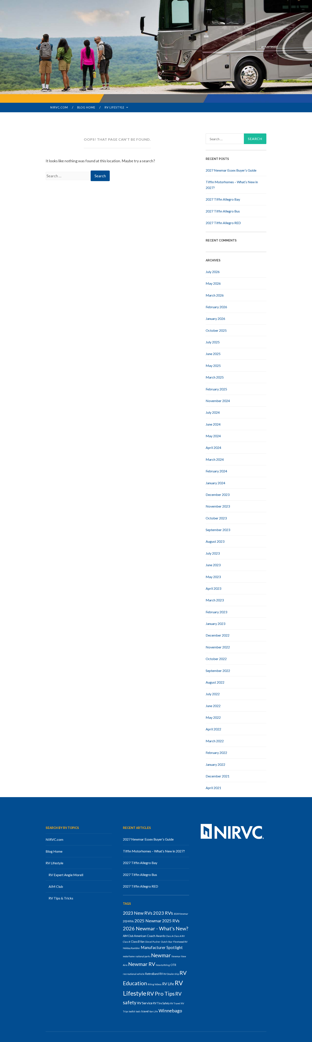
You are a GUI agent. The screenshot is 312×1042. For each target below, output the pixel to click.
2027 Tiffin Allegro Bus (223, 211)
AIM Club (56, 886)
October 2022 (216, 659)
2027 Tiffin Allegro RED (223, 223)
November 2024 (218, 401)
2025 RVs (171, 920)
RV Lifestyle (114, 107)
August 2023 (215, 541)
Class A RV (179, 936)
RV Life (168, 983)
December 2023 (217, 495)
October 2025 (216, 330)
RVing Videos (155, 984)
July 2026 (213, 272)
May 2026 (213, 283)
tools (138, 1011)
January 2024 (215, 483)
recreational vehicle (134, 974)
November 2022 (218, 647)
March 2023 (215, 600)
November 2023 (218, 506)
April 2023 (213, 588)
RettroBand (152, 973)
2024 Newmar (181, 913)
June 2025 (213, 354)
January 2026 (215, 318)
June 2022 (213, 706)
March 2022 (215, 741)
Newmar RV (141, 964)
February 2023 (216, 612)
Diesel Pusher (152, 941)
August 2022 (215, 682)
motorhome (129, 956)
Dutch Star (167, 941)
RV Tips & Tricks (61, 898)
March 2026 (215, 295)
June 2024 (213, 424)
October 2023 (216, 518)
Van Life (153, 1011)
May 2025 (213, 366)
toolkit (132, 1011)
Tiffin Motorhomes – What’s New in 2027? (154, 851)
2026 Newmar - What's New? (155, 928)
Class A (169, 936)
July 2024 (213, 412)
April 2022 (213, 729)
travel (145, 1011)
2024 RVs (128, 921)
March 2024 (215, 459)
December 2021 (217, 776)
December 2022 (217, 635)
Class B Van (138, 941)
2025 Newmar (148, 920)
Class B (126, 941)
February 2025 (216, 389)
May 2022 (213, 717)
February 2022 (216, 753)
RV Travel (175, 1003)
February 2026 (216, 307)
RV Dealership (171, 974)
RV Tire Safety (161, 1003)
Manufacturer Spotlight (162, 947)
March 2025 (215, 377)
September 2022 (218, 671)
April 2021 (213, 788)
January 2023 (215, 624)
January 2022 (215, 764)
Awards (160, 936)
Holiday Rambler (131, 948)
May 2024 (213, 436)
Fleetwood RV (180, 941)
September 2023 (218, 530)
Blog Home (86, 107)
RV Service (144, 1003)
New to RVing (163, 965)
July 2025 (213, 342)
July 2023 (213, 553)
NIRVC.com (59, 107)
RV (161, 973)
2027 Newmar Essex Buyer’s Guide (231, 170)
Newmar (161, 955)
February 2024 (216, 471)
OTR (173, 965)
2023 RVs (163, 913)
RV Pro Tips (161, 993)
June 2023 (213, 565)
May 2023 (213, 577)
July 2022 (213, 694)
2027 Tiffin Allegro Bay (223, 199)
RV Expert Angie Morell (66, 875)
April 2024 (213, 447)
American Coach (144, 936)
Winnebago (170, 1010)
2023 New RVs (137, 913)
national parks (142, 956)
